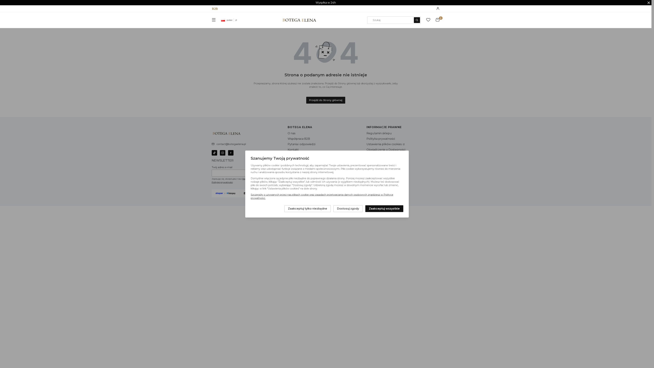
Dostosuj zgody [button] (348, 208)
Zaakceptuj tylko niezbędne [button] (307, 208)
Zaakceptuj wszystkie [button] (384, 208)
